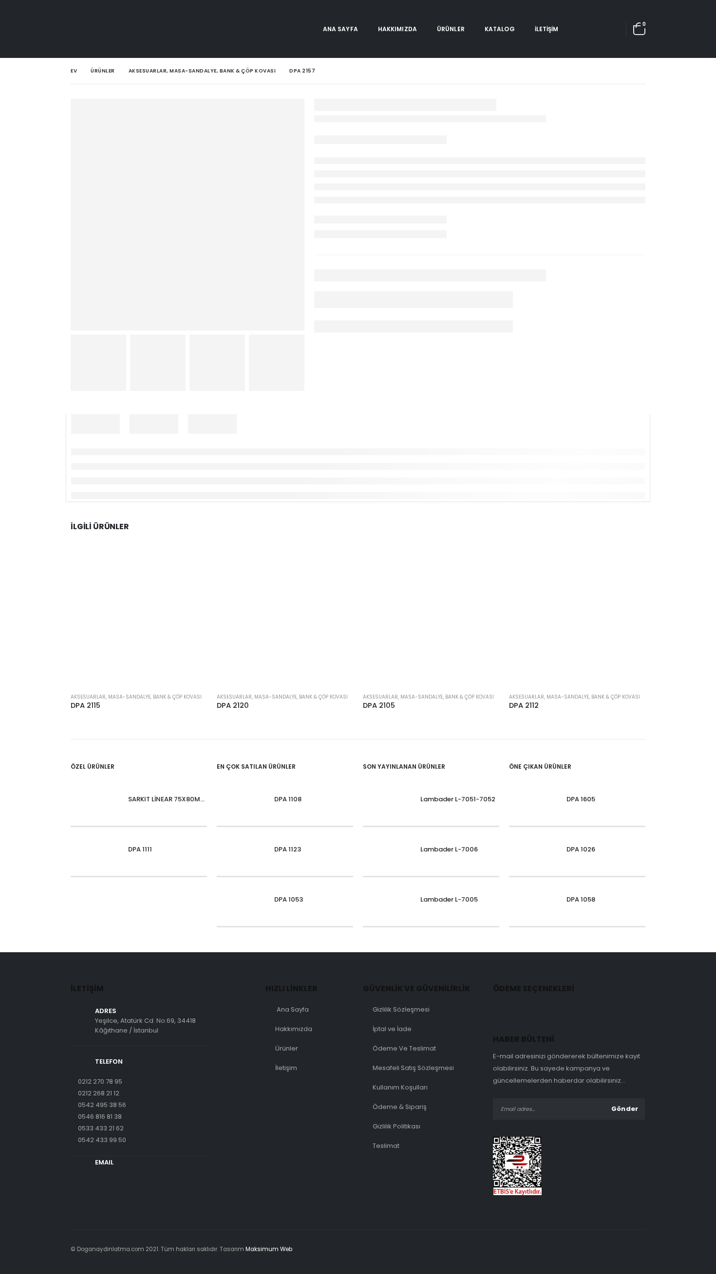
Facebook (616, 1249)
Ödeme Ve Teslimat (404, 1048)
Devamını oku (191, 564)
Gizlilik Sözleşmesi (401, 1009)
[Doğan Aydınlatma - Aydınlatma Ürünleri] (98, 29)
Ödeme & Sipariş (400, 1106)
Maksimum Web (268, 1249)
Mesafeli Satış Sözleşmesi (413, 1067)
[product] (139, 617)
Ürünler (451, 29)
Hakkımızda (397, 29)
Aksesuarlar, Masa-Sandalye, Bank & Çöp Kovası (136, 697)
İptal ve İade (392, 1029)
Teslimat (386, 1145)
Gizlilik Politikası (396, 1126)
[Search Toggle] (582, 29)
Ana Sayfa (340, 29)
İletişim (547, 29)
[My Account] (609, 29)
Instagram (636, 1249)
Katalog (500, 29)
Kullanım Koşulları (400, 1087)
